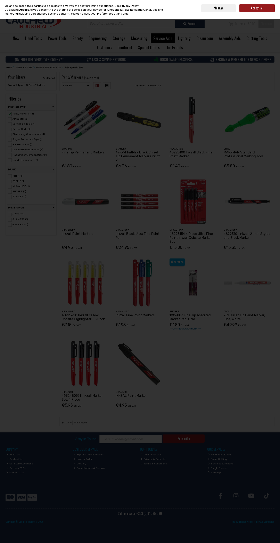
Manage (218, 8)
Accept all (257, 8)
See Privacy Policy (127, 5)
